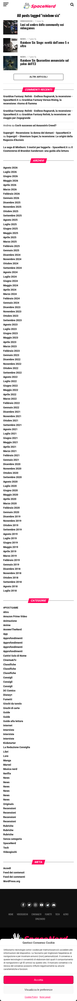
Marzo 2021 (10, 451)
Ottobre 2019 (10, 525)
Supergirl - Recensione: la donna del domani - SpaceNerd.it (37, 132)
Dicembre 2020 (11, 464)
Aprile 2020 (9, 499)
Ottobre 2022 (10, 368)
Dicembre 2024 (11, 254)
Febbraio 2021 (11, 455)
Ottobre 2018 (10, 577)
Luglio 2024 (10, 276)
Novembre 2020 (12, 468)
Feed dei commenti (14, 876)
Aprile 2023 (9, 342)
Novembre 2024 (12, 259)
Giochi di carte (11, 708)
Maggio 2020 (10, 494)
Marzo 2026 (10, 189)
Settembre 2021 (12, 425)
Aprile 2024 (9, 289)
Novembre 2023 (12, 311)
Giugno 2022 (10, 385)
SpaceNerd (9, 843)
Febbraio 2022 (11, 403)
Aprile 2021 (9, 446)
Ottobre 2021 (10, 420)
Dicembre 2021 (11, 411)
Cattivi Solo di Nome (15, 655)
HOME (10, 914)
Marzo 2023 (10, 346)
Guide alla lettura (13, 721)
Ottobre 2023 (10, 315)
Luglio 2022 (10, 381)
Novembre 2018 (12, 573)
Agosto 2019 (10, 534)
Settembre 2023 (12, 320)
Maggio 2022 (10, 390)
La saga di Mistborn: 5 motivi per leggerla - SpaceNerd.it (35, 147)
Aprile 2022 (9, 394)
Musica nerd (10, 769)
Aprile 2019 (9, 551)
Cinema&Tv (9, 660)
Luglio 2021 (10, 433)
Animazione (10, 620)
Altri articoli (38, 76)
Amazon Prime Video (15, 616)
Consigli (8, 677)
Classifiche (9, 664)
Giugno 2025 (10, 228)
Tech (6, 847)
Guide (6, 712)
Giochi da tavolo (12, 703)
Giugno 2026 (10, 176)
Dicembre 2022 (11, 359)
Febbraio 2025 (11, 246)
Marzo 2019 (10, 555)
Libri (5, 751)
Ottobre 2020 (10, 472)
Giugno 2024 (10, 281)
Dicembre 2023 (11, 307)
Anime (7, 625)
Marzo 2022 (10, 398)
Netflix (7, 773)
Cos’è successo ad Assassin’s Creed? (35, 125)
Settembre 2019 (12, 529)
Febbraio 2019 (11, 560)
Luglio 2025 (10, 224)
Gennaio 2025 (11, 250)
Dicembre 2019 (11, 516)
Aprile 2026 (9, 185)
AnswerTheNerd (12, 629)
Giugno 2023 (10, 333)
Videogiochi (10, 852)
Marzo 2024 (10, 294)
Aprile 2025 (9, 237)
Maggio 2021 (10, 442)
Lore (5, 756)
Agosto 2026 (10, 167)
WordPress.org (11, 881)
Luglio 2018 (10, 590)
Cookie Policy (31, 997)
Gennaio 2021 (11, 459)
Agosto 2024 (10, 272)
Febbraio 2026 (11, 193)
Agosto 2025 (10, 219)
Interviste (8, 729)
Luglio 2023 (10, 329)
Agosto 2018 (10, 586)
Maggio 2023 (10, 337)
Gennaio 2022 (11, 407)
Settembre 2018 (12, 582)
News (6, 777)
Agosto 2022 (10, 377)
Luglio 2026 (10, 172)
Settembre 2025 (12, 215)
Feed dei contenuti (14, 872)
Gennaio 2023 (11, 355)
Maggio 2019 (10, 547)
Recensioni (9, 808)
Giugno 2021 (10, 438)
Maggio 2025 (10, 233)
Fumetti (7, 699)
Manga (7, 760)
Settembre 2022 (12, 372)
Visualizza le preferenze (38, 989)
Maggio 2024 (10, 285)
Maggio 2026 (10, 180)
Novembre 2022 (12, 363)
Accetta (38, 979)
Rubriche (8, 825)
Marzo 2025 (10, 241)
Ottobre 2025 (10, 211)
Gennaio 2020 (11, 512)
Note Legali (45, 997)
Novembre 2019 (12, 520)
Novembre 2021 (12, 416)
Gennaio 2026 (11, 198)
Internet (7, 725)
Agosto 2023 (10, 324)
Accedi (7, 868)
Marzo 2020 (10, 503)
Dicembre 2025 (11, 202)
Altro (6, 612)
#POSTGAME (10, 607)
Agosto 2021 (10, 429)
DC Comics (9, 690)
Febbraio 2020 (11, 507)
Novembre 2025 (12, 206)
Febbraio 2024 (11, 298)
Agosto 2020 (10, 481)
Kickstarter (9, 743)
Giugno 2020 (10, 490)
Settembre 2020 (12, 477)
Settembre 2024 (12, 268)
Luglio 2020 (10, 486)
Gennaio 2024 (11, 302)
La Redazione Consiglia (16, 747)
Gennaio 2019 (11, 564)
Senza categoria (12, 839)
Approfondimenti (13, 638)
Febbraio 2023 (11, 350)
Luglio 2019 (10, 538)
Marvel (7, 764)
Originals (8, 804)
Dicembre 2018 (11, 568)
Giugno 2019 (10, 542)
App (5, 634)
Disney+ (7, 694)
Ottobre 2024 (10, 263)
